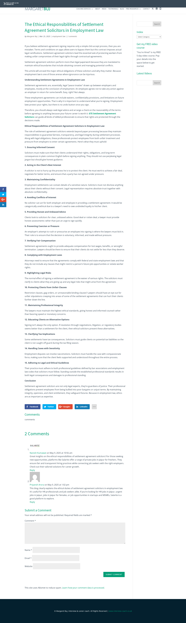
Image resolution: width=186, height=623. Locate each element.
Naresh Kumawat (38, 452)
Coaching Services (83, 9)
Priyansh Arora (37, 484)
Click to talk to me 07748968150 (11, 3)
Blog (122, 9)
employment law (58, 36)
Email (28, 558)
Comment (30, 520)
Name (28, 550)
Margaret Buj (32, 36)
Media (104, 9)
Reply (32, 470)
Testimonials (113, 9)
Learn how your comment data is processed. (83, 587)
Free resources (132, 9)
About (97, 9)
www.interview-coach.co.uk (120, 611)
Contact (146, 9)
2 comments (72, 36)
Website (28, 566)
